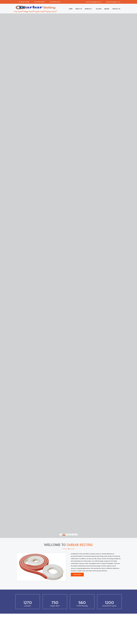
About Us (78, 9)
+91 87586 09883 (39, 2)
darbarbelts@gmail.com (113, 2)
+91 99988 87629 (54, 2)
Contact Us (116, 9)
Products (88, 9)
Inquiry (106, 9)
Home (71, 9)
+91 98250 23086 (23, 2)
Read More (77, 574)
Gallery (99, 9)
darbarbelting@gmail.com (93, 2)
